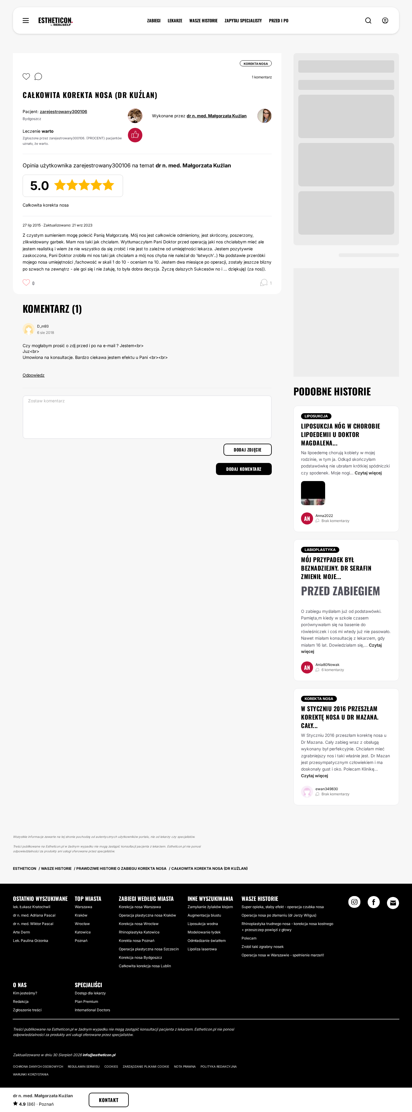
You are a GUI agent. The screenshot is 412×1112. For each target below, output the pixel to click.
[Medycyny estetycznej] (56, 21)
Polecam (249, 938)
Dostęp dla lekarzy (90, 993)
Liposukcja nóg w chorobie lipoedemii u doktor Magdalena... (340, 434)
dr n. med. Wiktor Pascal (33, 923)
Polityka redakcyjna (219, 1066)
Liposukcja (316, 416)
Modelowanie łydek (204, 932)
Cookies (111, 1066)
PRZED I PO (278, 20)
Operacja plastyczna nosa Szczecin (149, 949)
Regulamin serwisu (84, 1066)
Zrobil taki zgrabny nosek (263, 946)
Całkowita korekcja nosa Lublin (145, 966)
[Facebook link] (374, 904)
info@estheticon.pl (99, 1055)
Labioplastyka (320, 549)
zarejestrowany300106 (63, 111)
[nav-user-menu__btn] (385, 20)
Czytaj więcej (368, 472)
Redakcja (21, 1001)
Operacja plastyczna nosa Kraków (147, 915)
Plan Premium (86, 1001)
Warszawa (83, 906)
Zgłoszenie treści (27, 1010)
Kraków (81, 915)
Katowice (83, 932)
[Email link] (393, 903)
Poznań (81, 940)
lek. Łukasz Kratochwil (31, 906)
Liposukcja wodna (203, 923)
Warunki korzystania (31, 1074)
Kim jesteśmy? (25, 993)
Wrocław (82, 923)
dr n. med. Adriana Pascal (34, 915)
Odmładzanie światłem (207, 940)
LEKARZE (175, 20)
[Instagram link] (354, 904)
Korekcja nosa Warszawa (140, 906)
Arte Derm (21, 932)
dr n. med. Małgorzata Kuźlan (217, 115)
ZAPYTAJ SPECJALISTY (243, 20)
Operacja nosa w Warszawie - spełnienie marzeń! (283, 955)
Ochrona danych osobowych (38, 1066)
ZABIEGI (153, 20)
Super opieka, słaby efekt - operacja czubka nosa (283, 906)
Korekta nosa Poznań (136, 940)
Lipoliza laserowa (202, 949)
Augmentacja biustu (204, 915)
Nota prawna (185, 1066)
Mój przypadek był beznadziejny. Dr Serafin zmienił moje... (336, 568)
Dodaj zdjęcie (247, 449)
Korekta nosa (319, 698)
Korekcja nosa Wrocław (139, 923)
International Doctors (92, 1010)
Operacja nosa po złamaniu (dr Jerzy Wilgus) (279, 915)
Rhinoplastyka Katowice (139, 932)
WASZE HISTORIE (203, 20)
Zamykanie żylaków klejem (210, 906)
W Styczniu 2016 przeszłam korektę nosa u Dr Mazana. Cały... (340, 717)
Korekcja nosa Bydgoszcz (140, 957)
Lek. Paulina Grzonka (30, 940)
